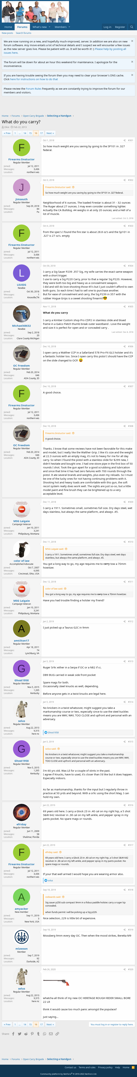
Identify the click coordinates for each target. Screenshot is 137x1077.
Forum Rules (33, 88)
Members (61, 27)
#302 (130, 180)
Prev (8, 133)
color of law (21, 560)
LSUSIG (21, 284)
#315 (130, 741)
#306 (130, 346)
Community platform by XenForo (68, 1074)
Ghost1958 (21, 680)
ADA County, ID (31, 378)
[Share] (124, 140)
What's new (40, 27)
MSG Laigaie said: (54, 548)
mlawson (22, 948)
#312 (130, 621)
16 (36, 133)
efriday (21, 824)
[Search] (131, 27)
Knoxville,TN (33, 297)
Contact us (70, 1067)
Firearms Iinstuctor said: (58, 187)
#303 (130, 225)
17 (41, 133)
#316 (130, 805)
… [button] (20, 133)
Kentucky (34, 693)
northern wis (33, 172)
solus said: (50, 748)
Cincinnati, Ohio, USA (28, 573)
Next (49, 133)
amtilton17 (21, 640)
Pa (38, 211)
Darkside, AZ (33, 961)
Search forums (23, 33)
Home (8, 27)
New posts (7, 33)
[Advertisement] (67, 106)
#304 (130, 265)
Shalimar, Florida (31, 837)
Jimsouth (22, 199)
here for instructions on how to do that (34, 79)
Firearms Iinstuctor (21, 159)
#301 (130, 140)
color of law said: (54, 588)
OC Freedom (21, 365)
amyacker (21, 908)
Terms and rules (87, 1067)
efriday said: (51, 852)
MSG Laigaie (21, 521)
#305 (130, 306)
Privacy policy (105, 1067)
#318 (130, 889)
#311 (130, 581)
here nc (35, 733)
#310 (130, 541)
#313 (130, 661)
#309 (130, 501)
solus (21, 721)
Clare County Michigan (28, 338)
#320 (130, 969)
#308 (130, 426)
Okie (6, 127)
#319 (130, 929)
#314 (130, 701)
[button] (49, 27)
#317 (130, 845)
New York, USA (32, 921)
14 (25, 133)
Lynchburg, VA (32, 653)
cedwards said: (53, 896)
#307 (130, 386)
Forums (22, 27)
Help (117, 1067)
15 (30, 133)
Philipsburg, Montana (28, 533)
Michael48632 (21, 325)
